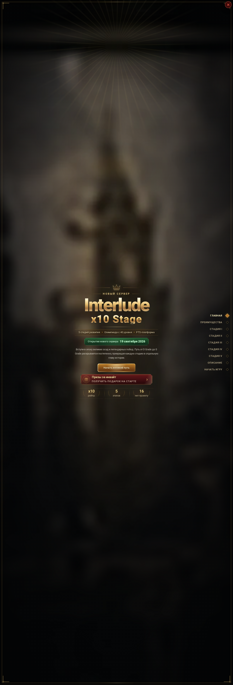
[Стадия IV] (227, 349)
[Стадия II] (227, 336)
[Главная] (227, 315)
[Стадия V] (227, 356)
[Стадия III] (227, 342)
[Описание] (227, 362)
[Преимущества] (227, 322)
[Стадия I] (227, 329)
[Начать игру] (227, 369)
